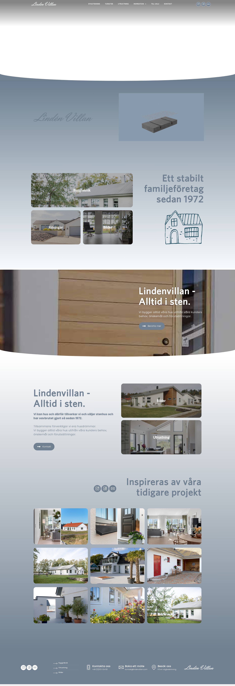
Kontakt (168, 4)
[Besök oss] (153, 667)
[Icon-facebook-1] (203, 4)
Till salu (155, 4)
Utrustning (123, 4)
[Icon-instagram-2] (198, 4)
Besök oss (164, 666)
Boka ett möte (134, 666)
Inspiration (139, 4)
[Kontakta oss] (88, 667)
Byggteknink (94, 4)
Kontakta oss (101, 666)
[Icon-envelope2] (208, 4)
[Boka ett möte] (121, 667)
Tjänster (109, 4)
